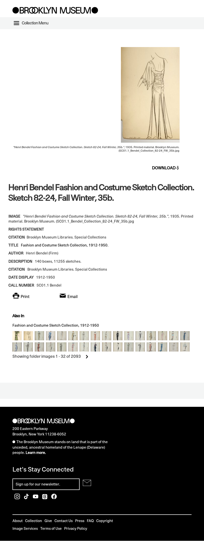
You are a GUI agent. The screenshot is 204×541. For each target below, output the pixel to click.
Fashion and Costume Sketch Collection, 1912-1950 (55, 325)
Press (79, 521)
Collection (33, 521)
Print (25, 296)
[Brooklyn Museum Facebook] (54, 498)
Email (72, 296)
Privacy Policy (75, 528)
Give (48, 521)
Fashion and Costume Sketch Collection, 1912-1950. (64, 245)
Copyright (104, 521)
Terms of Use (51, 528)
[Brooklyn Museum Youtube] (36, 498)
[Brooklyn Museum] (55, 12)
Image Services (25, 528)
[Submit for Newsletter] (87, 483)
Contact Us (63, 521)
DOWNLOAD (164, 168)
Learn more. (36, 452)
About (17, 521)
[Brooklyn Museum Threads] (45, 498)
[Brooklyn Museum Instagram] (17, 498)
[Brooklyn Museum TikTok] (27, 498)
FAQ (90, 521)
